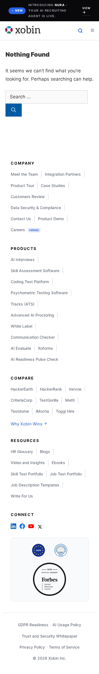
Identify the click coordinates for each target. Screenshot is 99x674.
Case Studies (53, 185)
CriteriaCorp (21, 400)
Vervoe (75, 389)
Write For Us (22, 496)
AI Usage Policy (67, 624)
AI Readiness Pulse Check (34, 359)
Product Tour (22, 185)
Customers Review (28, 196)
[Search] (14, 110)
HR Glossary (22, 451)
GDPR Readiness (33, 624)
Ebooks (58, 462)
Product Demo (51, 218)
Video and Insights (28, 462)
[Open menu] (92, 30)
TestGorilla (48, 400)
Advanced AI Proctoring (32, 315)
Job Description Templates (35, 485)
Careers (25, 229)
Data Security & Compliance (36, 207)
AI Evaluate (21, 348)
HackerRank (51, 389)
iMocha (42, 411)
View (86, 8)
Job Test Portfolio (66, 474)
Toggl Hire (65, 411)
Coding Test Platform (30, 281)
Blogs (45, 451)
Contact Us (21, 218)
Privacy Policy (32, 647)
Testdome (20, 411)
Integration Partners (63, 174)
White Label (21, 326)
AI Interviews (23, 259)
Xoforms (45, 348)
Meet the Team (24, 174)
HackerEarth (22, 389)
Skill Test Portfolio (27, 474)
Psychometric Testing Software (39, 292)
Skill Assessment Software (35, 270)
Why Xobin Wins (27, 423)
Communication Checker (33, 337)
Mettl (70, 400)
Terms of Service (64, 647)
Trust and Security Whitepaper (49, 636)
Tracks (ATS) (22, 304)
